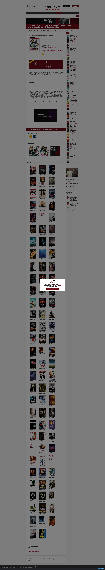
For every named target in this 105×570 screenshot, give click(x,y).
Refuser (103, 568)
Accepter (100, 568)
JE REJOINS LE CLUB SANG (52, 289)
